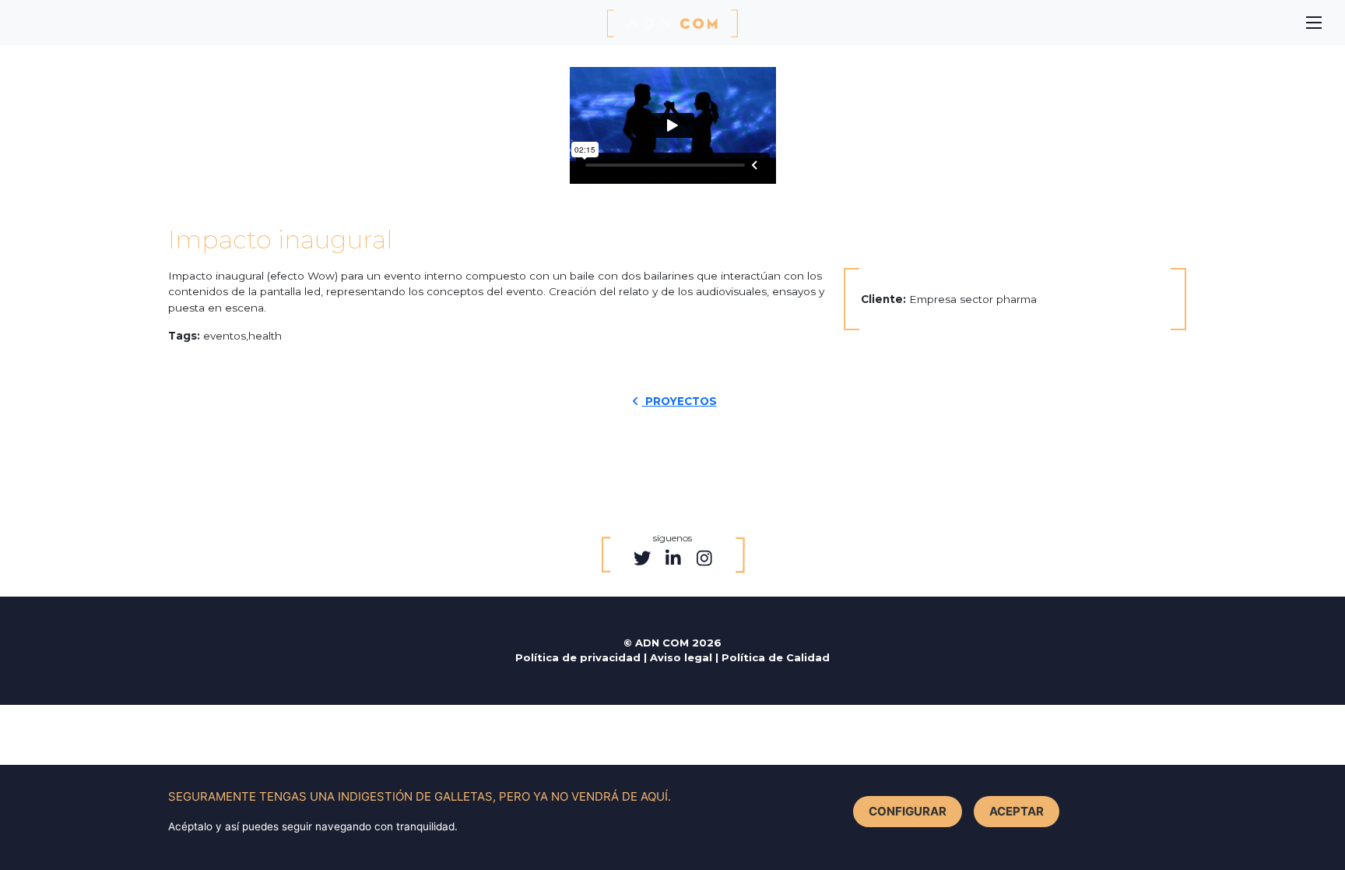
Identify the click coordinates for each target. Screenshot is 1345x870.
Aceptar (1016, 811)
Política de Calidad (776, 657)
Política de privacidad (579, 657)
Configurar (907, 811)
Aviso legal (682, 657)
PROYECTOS (679, 401)
